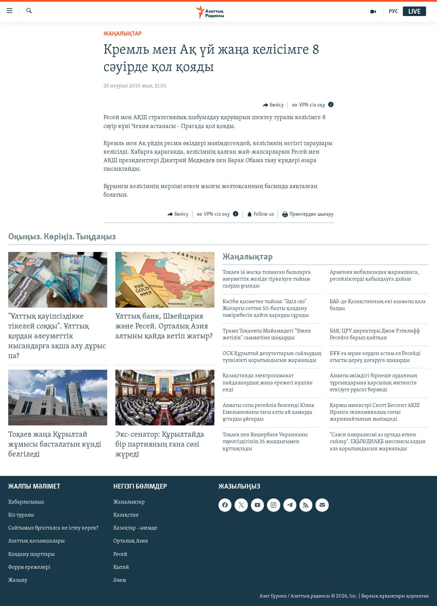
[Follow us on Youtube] (257, 504)
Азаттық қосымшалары (36, 541)
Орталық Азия (130, 541)
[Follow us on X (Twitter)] (241, 504)
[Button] (273, 105)
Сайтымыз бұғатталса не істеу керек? (53, 528)
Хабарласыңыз (26, 502)
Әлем (119, 580)
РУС (393, 11)
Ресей (120, 554)
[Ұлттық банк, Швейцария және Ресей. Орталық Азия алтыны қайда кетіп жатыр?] (164, 280)
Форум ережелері (29, 567)
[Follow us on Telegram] (289, 504)
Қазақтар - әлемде (135, 528)
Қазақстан (126, 515)
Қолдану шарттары (31, 554)
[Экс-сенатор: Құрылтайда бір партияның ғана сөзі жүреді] (164, 397)
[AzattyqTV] (373, 11)
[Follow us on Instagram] (273, 504)
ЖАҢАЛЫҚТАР (122, 34)
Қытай (121, 567)
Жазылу (17, 580)
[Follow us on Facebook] (224, 504)
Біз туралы (21, 515)
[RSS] (305, 504)
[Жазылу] (321, 504)
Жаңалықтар (129, 502)
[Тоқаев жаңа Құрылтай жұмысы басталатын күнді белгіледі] (57, 397)
